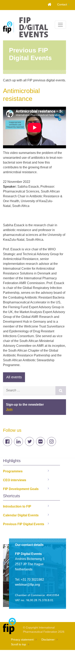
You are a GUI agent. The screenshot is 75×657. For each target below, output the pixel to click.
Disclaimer (48, 639)
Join (9, 409)
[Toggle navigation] (60, 25)
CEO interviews (14, 480)
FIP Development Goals (21, 489)
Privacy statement (22, 639)
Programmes (13, 471)
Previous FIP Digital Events (23, 524)
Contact (62, 4)
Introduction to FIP (17, 506)
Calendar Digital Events (21, 515)
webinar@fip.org (27, 584)
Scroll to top (18, 644)
